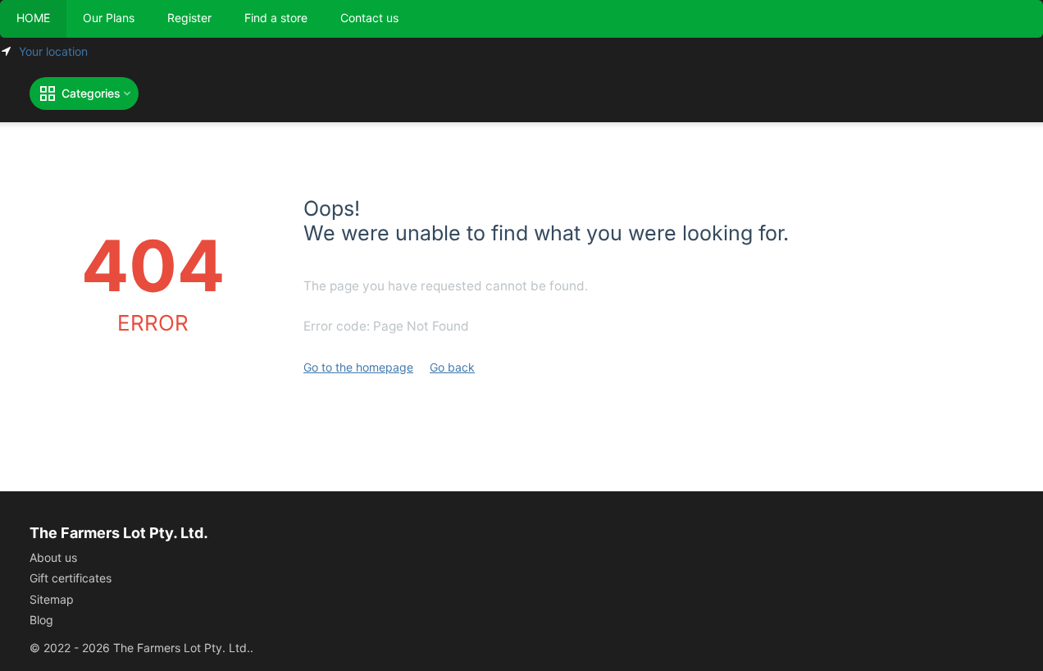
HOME (33, 18)
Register (189, 18)
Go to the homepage (358, 367)
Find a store (275, 18)
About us (53, 557)
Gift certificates (71, 578)
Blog (41, 620)
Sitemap (52, 599)
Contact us (369, 18)
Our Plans (108, 18)
